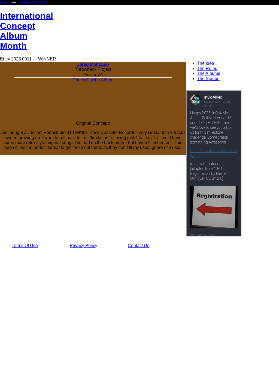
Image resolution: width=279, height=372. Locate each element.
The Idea (205, 63)
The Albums (208, 73)
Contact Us (138, 245)
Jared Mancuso (93, 64)
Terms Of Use (25, 245)
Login (5, 2)
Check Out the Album (92, 80)
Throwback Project (93, 69)
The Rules (207, 68)
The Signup (208, 78)
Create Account (32, 2)
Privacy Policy (83, 245)
